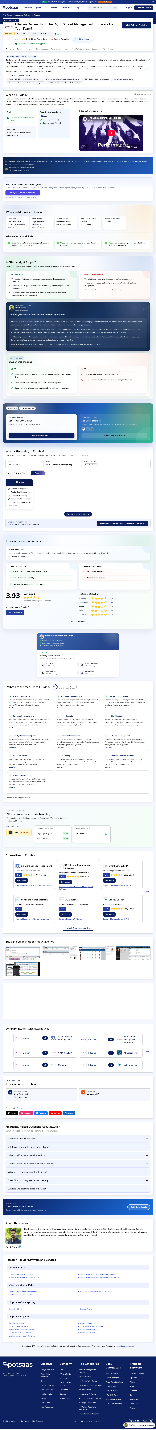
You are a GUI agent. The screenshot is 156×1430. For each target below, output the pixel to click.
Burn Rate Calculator (114, 1399)
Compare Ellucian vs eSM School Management (32, 919)
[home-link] (3, 15)
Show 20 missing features (17, 797)
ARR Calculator (112, 1373)
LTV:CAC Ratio (112, 1395)
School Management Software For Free (25, 1274)
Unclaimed (9, 33)
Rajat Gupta (30, 168)
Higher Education (20, 755)
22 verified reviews (39, 39)
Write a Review (15, 612)
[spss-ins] (144, 1421)
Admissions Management (71, 696)
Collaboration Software (18, 1326)
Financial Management (70, 736)
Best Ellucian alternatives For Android (24, 1295)
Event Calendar (67, 716)
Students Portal (20, 775)
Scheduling (65, 755)
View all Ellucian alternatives (78, 928)
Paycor (132, 1408)
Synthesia (134, 1399)
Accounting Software (17, 1323)
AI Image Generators (87, 1402)
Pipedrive (133, 1377)
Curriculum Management (118, 696)
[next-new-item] (147, 891)
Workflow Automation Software (22, 1336)
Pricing (16, 1309)
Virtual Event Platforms (89, 1329)
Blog (77, 8)
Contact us (64, 1389)
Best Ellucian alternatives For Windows (96, 1291)
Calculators (45, 1402)
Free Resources (47, 1407)
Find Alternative (47, 1389)
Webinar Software (87, 1333)
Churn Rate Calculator (114, 1382)
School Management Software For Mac (24, 1277)
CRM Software (86, 1323)
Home (62, 1369)
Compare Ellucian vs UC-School (70, 919)
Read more (12, 708)
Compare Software (48, 1385)
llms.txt (96, 1421)
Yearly (37, 473)
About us (63, 1378)
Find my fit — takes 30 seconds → (22, 193)
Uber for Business (137, 1373)
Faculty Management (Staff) (25, 736)
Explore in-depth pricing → (78, 514)
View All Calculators (114, 1404)
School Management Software (19, 15)
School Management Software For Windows (98, 1274)
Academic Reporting (21, 696)
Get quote (21, 880)
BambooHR (134, 1404)
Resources (67, 8)
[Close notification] (153, 2)
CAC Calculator (112, 1391)
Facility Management (117, 716)
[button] (78, 2)
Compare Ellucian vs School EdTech (116, 919)
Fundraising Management (119, 736)
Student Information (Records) (121, 755)
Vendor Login (65, 1398)
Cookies (89, 1421)
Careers (63, 1394)
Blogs (43, 1381)
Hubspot (133, 1391)
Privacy (81, 1421)
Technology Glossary (45, 1375)
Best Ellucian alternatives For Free (23, 1291)
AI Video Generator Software (91, 1398)
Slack (132, 1386)
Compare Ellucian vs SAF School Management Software (76, 888)
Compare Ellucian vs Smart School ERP (117, 885)
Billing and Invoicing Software (20, 1333)
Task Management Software (91, 1326)
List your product (144, 8)
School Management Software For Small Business (100, 1277)
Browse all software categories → (114, 290)
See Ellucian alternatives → (91, 290)
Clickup (132, 1382)
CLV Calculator (112, 1386)
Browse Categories (32, 8)
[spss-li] (137, 1421)
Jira (131, 1395)
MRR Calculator (112, 1377)
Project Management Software (21, 1329)
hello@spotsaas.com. (125, 1346)
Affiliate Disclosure (144, 94)
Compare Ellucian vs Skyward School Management (34, 885)
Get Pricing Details (139, 1207)
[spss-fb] (151, 1421)
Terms (75, 1421)
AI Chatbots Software (88, 1381)
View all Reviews (78, 621)
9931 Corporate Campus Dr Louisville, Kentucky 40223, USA (14, 1374)
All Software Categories (89, 1414)
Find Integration (47, 1394)
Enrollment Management (23, 716)
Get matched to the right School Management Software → (122, 523)
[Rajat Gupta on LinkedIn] (19, 1247)
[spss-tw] (131, 1421)
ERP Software (85, 1389)
